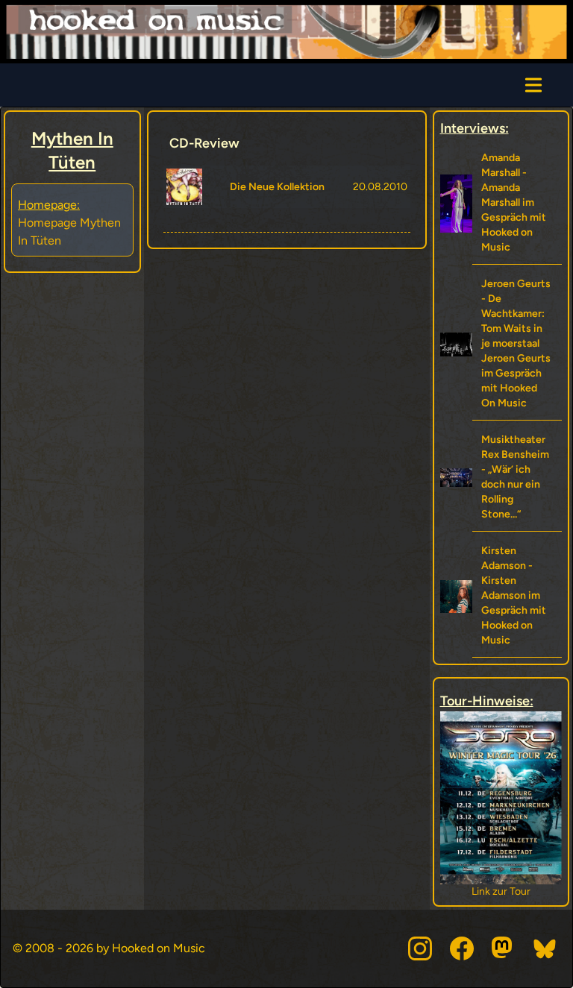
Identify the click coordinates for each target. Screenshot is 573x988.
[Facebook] (462, 948)
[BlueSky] (545, 948)
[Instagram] (420, 948)
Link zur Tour (501, 891)
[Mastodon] (504, 948)
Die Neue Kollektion (277, 186)
